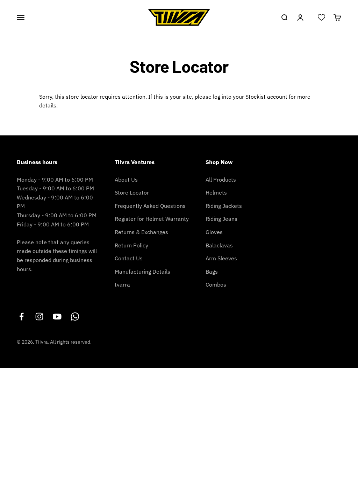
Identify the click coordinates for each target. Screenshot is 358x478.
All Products (221, 179)
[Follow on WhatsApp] (75, 316)
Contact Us (129, 258)
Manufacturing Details (142, 271)
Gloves (214, 232)
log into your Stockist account (250, 96)
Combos (216, 284)
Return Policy (131, 245)
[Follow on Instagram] (39, 316)
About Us (126, 179)
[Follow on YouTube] (57, 316)
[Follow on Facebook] (21, 316)
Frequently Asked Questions (150, 205)
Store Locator (132, 192)
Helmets (216, 192)
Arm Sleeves (221, 258)
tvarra (122, 284)
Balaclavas (219, 245)
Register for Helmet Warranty (152, 218)
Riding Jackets (224, 205)
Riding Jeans (221, 218)
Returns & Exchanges (141, 232)
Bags (212, 271)
